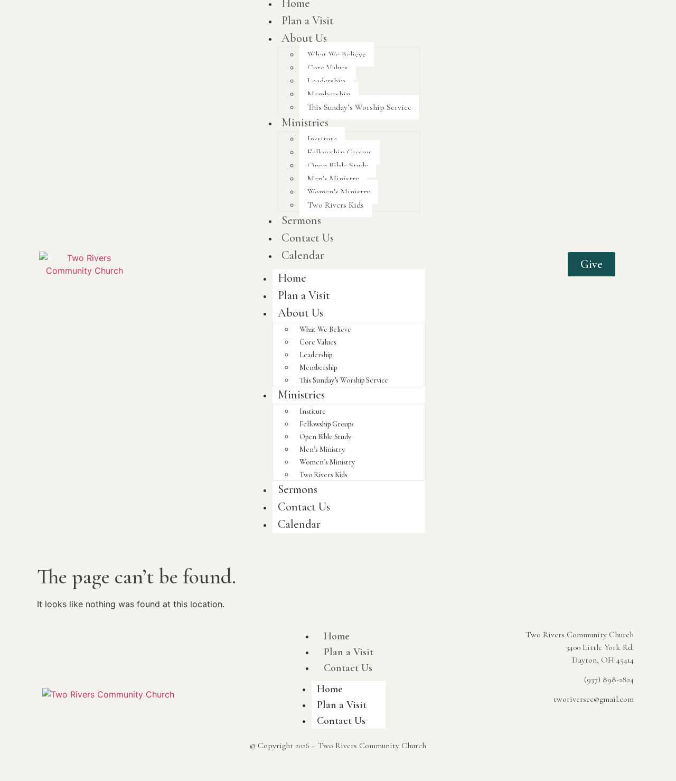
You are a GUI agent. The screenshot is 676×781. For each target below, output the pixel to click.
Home (292, 278)
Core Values (327, 67)
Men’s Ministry (333, 178)
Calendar (302, 255)
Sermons (301, 220)
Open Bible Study (337, 165)
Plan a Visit (307, 20)
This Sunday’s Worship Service (359, 107)
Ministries (304, 122)
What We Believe (336, 54)
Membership (329, 94)
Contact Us (307, 238)
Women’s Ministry (338, 192)
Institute (322, 139)
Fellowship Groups (339, 152)
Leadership (326, 81)
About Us (304, 38)
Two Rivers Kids (335, 205)
